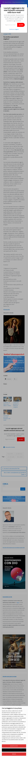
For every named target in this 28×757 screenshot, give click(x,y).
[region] (14, 731)
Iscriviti (21, 25)
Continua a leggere (14, 29)
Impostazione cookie (14, 750)
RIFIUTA (14, 754)
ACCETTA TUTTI (14, 746)
